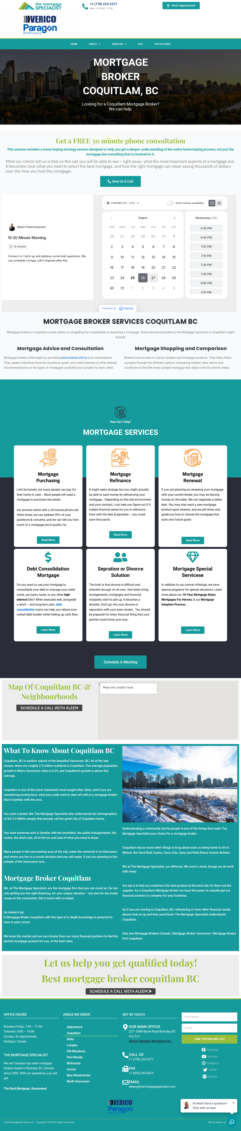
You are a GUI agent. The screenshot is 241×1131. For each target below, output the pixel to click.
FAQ (140, 44)
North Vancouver (78, 1081)
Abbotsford (74, 1027)
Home (73, 44)
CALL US (136, 1054)
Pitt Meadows (76, 1051)
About (93, 44)
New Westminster (79, 1075)
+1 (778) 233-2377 (103, 4)
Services (117, 44)
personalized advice (74, 357)
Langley (72, 1045)
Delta (70, 1039)
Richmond (73, 1063)
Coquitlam (74, 1033)
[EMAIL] (125, 1082)
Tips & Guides (162, 44)
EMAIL (134, 1082)
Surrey (71, 1069)
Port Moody (74, 1057)
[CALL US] (125, 1055)
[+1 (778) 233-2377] (85, 6)
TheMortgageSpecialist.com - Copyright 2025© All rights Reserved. (39, 1122)
